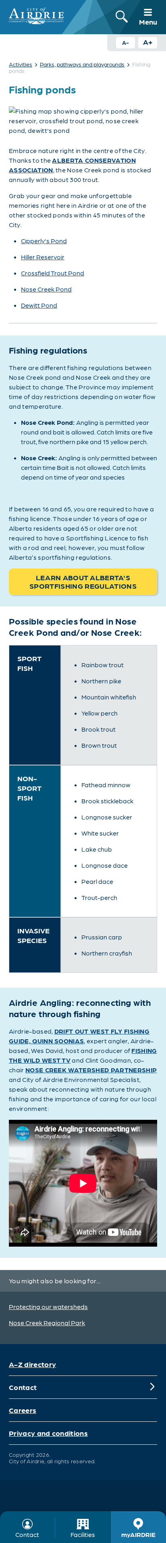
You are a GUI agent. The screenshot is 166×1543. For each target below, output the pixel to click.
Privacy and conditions (48, 1433)
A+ (148, 41)
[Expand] (152, 1387)
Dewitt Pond (39, 305)
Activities (20, 64)
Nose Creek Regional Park (47, 1322)
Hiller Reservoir (42, 257)
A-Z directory (32, 1364)
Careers (22, 1410)
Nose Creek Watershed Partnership (91, 1069)
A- (125, 42)
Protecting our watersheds (48, 1306)
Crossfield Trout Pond (52, 273)
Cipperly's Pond (44, 240)
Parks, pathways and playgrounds (82, 64)
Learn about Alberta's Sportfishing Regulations (83, 581)
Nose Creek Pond (46, 289)
